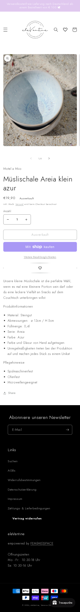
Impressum (15, 499)
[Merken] (40, 268)
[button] (5, 29)
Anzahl (7, 211)
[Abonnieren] (67, 430)
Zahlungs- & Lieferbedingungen (29, 508)
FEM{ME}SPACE (41, 543)
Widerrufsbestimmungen (24, 480)
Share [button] (12, 393)
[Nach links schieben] (31, 158)
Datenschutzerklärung (22, 489)
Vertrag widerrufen (27, 518)
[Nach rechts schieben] (49, 158)
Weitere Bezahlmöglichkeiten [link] (40, 257)
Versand (19, 204)
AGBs (12, 470)
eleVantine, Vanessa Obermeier (44, 605)
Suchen (13, 461)
